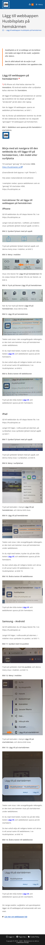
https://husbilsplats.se (11, 167)
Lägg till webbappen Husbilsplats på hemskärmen (24, 30)
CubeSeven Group (22, 942)
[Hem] (3, 30)
